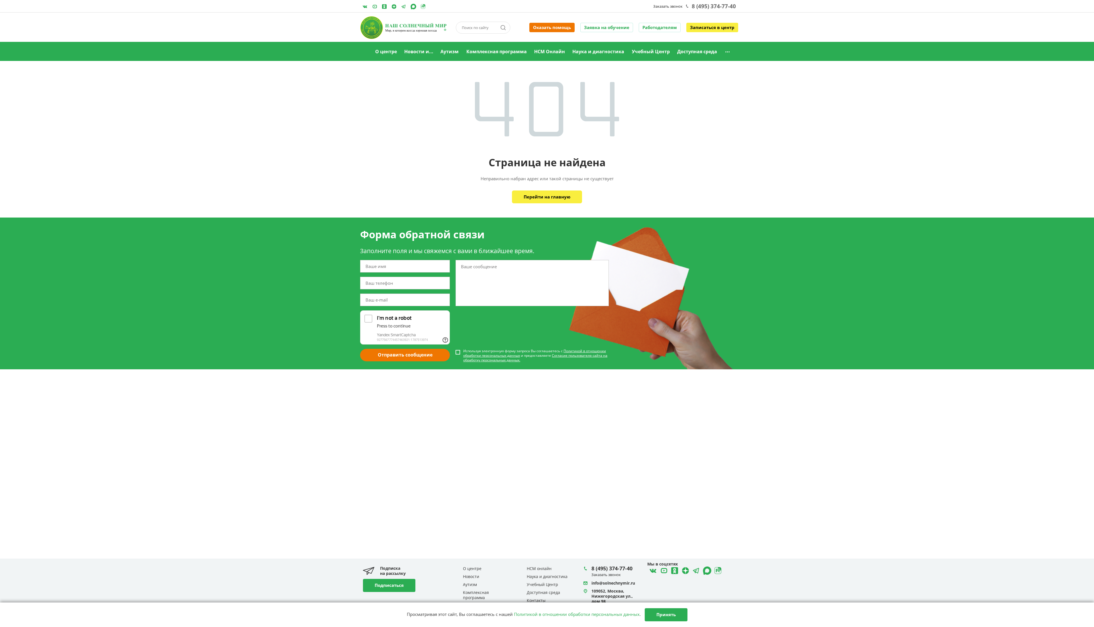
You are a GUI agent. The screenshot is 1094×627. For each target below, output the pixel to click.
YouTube (374, 6)
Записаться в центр (712, 27)
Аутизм (449, 51)
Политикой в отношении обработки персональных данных (577, 614)
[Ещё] (727, 51)
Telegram (394, 6)
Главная (364, 52)
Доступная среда (697, 51)
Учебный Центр (651, 51)
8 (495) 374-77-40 (714, 6)
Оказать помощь (552, 27)
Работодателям (659, 27)
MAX (413, 6)
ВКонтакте (365, 6)
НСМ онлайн (539, 568)
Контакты (536, 600)
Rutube (423, 6)
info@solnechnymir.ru (613, 583)
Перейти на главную (547, 197)
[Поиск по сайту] (503, 28)
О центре (386, 51)
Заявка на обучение (606, 27)
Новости (471, 576)
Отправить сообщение (405, 355)
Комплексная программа (496, 51)
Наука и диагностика (598, 51)
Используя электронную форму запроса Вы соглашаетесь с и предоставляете (535, 355)
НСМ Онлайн (549, 51)
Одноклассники (384, 6)
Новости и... (418, 51)
